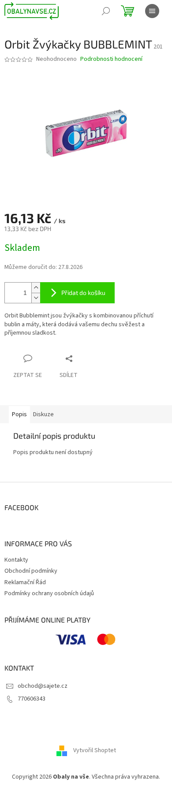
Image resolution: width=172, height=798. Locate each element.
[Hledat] (106, 11)
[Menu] (152, 11)
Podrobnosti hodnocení (111, 59)
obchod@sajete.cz (42, 686)
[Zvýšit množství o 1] (35, 288)
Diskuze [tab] (43, 414)
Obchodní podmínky (30, 571)
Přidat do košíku (83, 292)
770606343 (31, 698)
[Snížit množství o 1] (35, 298)
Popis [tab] (19, 414)
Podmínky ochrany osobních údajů (49, 593)
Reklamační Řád (25, 582)
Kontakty (16, 560)
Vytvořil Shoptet (94, 750)
